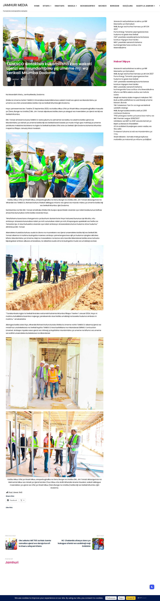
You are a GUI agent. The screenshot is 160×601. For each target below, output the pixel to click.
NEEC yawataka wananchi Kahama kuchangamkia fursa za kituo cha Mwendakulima (128, 45)
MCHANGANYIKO (87, 6)
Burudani (114, 6)
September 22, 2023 (14, 58)
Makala (71, 6)
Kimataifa (59, 6)
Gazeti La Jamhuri (144, 6)
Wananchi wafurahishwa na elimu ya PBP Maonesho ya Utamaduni (130, 22)
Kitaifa (46, 6)
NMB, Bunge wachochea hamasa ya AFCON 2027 (134, 74)
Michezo (103, 6)
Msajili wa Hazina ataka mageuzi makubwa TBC (133, 97)
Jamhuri (15, 79)
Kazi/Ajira (128, 6)
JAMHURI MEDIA (15, 5)
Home (36, 6)
